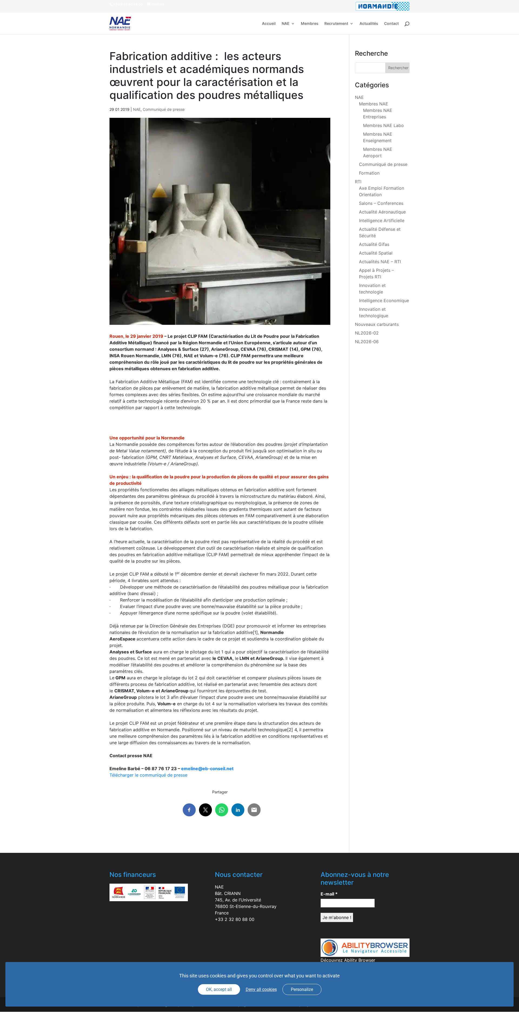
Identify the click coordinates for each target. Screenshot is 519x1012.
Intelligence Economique (384, 300)
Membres (309, 24)
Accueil (269, 24)
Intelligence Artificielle (381, 220)
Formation (369, 173)
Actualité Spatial (375, 253)
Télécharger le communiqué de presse (148, 775)
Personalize (302, 989)
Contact (391, 24)
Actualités (369, 24)
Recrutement (336, 24)
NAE (286, 24)
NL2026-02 (367, 333)
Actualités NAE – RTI (380, 261)
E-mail (329, 894)
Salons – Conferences (381, 203)
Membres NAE (373, 103)
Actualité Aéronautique (382, 212)
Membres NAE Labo (383, 125)
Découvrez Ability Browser (348, 960)
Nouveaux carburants (377, 324)
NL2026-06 (367, 341)
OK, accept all (219, 989)
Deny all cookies (261, 989)
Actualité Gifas (374, 244)
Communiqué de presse (164, 109)
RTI (358, 181)
